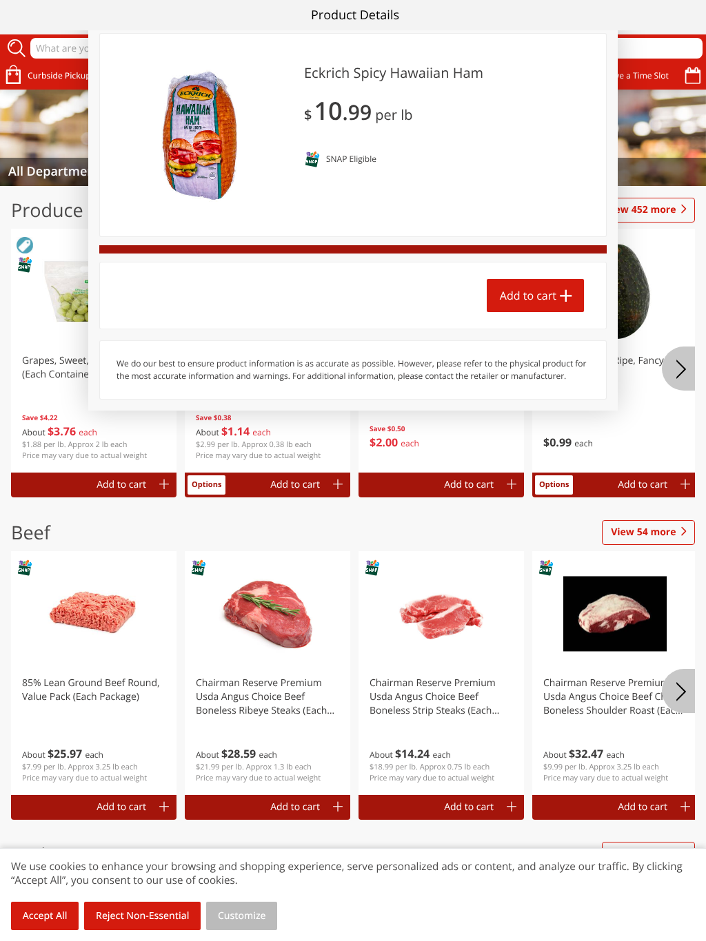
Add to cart (528, 295)
